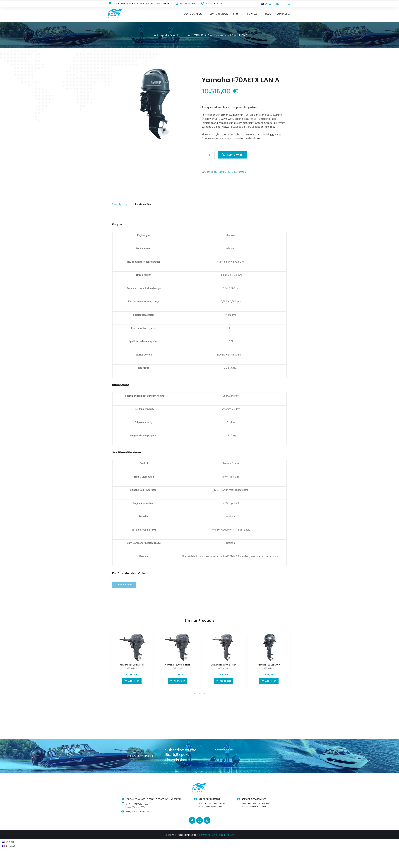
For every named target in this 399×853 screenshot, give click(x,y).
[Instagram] (199, 820)
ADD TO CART (234, 154)
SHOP (236, 13)
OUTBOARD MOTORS (225, 171)
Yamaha (241, 171)
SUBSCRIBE (220, 756)
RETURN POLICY (226, 835)
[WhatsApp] (207, 820)
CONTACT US (284, 13)
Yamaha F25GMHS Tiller (177, 664)
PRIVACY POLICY (207, 835)
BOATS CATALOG (193, 13)
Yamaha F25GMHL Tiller (132, 664)
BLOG (268, 13)
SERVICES (252, 13)
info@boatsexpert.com (137, 811)
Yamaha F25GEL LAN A (269, 664)
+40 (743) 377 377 (187, 3)
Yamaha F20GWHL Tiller (223, 664)
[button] (270, 4)
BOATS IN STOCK (219, 13)
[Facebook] (192, 820)
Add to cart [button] (134, 681)
